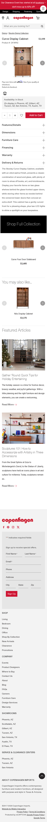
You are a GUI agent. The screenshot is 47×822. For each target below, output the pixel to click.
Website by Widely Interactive (14, 809)
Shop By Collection (11, 637)
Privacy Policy (22, 812)
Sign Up (12, 594)
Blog (4, 685)
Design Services (9, 702)
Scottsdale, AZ (9, 724)
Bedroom (6, 624)
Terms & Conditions (37, 812)
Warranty (6, 707)
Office (5, 632)
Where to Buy (8, 671)
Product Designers (11, 667)
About (5, 680)
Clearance (7, 646)
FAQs (4, 689)
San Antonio (7, 767)
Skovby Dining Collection (19, 33)
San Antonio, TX (9, 737)
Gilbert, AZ (7, 728)
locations (40, 2)
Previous (4, 62)
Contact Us (7, 676)
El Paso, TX (7, 746)
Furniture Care (9, 698)
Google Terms (39, 818)
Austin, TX (7, 742)
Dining (4, 33)
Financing (28, 12)
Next (42, 62)
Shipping (16, 12)
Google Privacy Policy (35, 815)
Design (5, 12)
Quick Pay (40, 12)
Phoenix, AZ (7, 719)
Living (5, 619)
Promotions (7, 650)
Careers (6, 694)
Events (5, 663)
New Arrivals (8, 641)
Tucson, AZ (7, 733)
